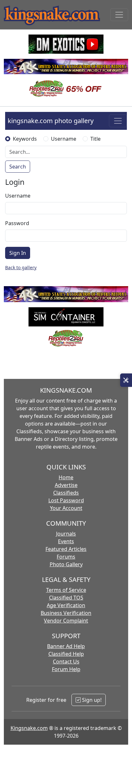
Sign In (17, 252)
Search (17, 166)
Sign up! (91, 699)
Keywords (25, 138)
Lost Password (66, 500)
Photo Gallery (66, 564)
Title (95, 138)
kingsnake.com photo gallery (51, 120)
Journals (66, 533)
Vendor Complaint (66, 620)
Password (17, 223)
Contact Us (66, 661)
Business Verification (66, 612)
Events (66, 541)
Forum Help (66, 669)
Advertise (66, 485)
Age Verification (66, 605)
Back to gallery (21, 267)
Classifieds (66, 492)
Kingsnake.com (29, 728)
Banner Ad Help (66, 646)
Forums (66, 556)
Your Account (66, 508)
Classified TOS (66, 597)
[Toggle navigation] (119, 14)
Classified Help (66, 653)
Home (66, 477)
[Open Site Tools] (126, 380)
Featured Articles (66, 548)
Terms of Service (66, 589)
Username (63, 138)
